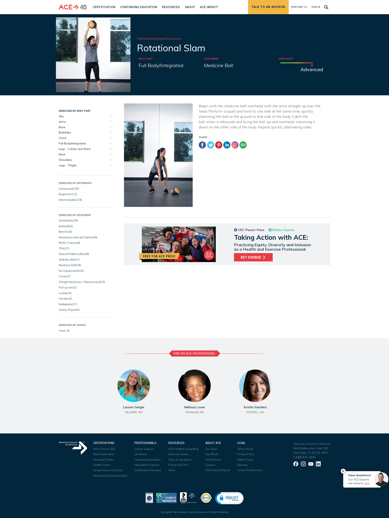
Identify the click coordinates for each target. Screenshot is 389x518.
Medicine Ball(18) (70, 265)
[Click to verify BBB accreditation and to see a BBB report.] (188, 497)
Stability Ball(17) (69, 259)
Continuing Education (147, 459)
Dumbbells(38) (68, 220)
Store (171, 470)
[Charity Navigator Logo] (166, 497)
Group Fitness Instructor (108, 470)
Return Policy (245, 459)
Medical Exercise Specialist (110, 475)
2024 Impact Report (217, 470)
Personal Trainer (103, 459)
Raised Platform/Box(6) (74, 254)
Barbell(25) (66, 226)
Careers (210, 464)
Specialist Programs (146, 464)
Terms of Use (245, 448)
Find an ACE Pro (178, 464)
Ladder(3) (65, 293)
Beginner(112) (68, 194)
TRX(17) (64, 248)
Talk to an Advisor (268, 7)
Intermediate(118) (70, 200)
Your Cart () (299, 7)
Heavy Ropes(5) (69, 310)
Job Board (140, 454)
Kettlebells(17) (68, 304)
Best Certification (103, 454)
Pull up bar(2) (67, 287)
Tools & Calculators (180, 459)
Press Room (213, 459)
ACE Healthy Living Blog (183, 448)
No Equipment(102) (71, 271)
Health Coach (101, 464)
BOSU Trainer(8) (69, 243)
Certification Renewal (147, 470)
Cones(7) (65, 276)
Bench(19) (65, 231)
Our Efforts (212, 454)
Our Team (211, 448)
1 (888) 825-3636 (304, 457)
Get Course (251, 257)
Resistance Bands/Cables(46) (78, 237)
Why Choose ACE (104, 448)
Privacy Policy (246, 454)
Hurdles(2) (65, 298)
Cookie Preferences (249, 470)
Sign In (315, 7)
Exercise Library (178, 454)
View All (64, 330)
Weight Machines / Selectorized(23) (82, 282)
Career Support (144, 448)
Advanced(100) (69, 188)
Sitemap (242, 464)
